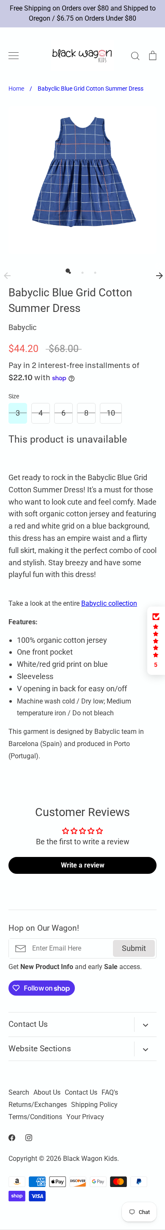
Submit (134, 948)
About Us (46, 1092)
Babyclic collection (109, 603)
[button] (156, 641)
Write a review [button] (82, 865)
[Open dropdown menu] (145, 1024)
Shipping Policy (94, 1105)
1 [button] (68, 271)
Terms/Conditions (35, 1117)
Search (18, 1092)
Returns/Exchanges (37, 1105)
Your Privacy (85, 1117)
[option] (82, 180)
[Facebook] (11, 1137)
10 (111, 412)
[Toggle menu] (13, 55)
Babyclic (22, 327)
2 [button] (80, 271)
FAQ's (110, 1092)
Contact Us (81, 1092)
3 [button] (93, 271)
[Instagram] (28, 1137)
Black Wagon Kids (90, 1159)
